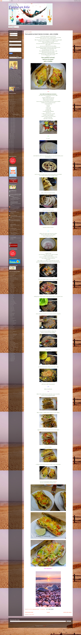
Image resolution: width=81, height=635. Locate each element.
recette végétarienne (13, 343)
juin (12, 110)
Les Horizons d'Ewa (13, 228)
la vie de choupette (13, 237)
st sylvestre (11, 355)
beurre (11, 283)
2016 (11, 146)
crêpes (11, 293)
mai (11, 111)
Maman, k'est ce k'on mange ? (15, 206)
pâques (11, 327)
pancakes (11, 326)
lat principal (12, 313)
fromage (11, 300)
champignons (12, 287)
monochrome (12, 324)
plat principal (12, 335)
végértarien (11, 358)
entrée (11, 299)
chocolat (11, 288)
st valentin (11, 357)
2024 (11, 97)
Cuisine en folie (19, 7)
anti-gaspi (11, 280)
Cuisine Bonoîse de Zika (14, 201)
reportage (11, 348)
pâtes (11, 330)
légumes (11, 315)
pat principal (12, 329)
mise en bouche (12, 322)
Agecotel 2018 (12, 274)
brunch (11, 286)
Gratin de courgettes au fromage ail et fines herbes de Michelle (15, 230)
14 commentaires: (42, 609)
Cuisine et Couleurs (13, 232)
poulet (11, 337)
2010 (11, 153)
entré (11, 298)
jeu (10, 311)
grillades (11, 308)
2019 (11, 142)
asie (10, 282)
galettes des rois (12, 303)
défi (10, 296)
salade (11, 352)
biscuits (11, 285)
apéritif (11, 281)
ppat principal (12, 338)
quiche (11, 341)
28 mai (13, 116)
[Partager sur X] (50, 609)
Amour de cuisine (13, 224)
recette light (12, 342)
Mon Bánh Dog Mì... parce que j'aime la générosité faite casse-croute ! (15, 199)
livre (10, 316)
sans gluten (11, 353)
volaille (11, 360)
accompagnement (12, 272)
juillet (12, 108)
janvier (12, 138)
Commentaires (12, 35)
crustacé (11, 294)
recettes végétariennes (13, 347)
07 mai (13, 127)
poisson (11, 336)
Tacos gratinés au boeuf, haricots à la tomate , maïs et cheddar (41, 34)
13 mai (13, 125)
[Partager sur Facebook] (51, 609)
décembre (12, 101)
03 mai (13, 130)
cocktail (11, 289)
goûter (11, 307)
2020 (11, 141)
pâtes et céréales (12, 331)
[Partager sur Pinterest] (53, 609)
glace (11, 305)
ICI (55, 481)
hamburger (11, 310)
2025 (11, 96)
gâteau (11, 304)
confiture (11, 291)
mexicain (11, 321)
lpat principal (12, 318)
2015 (11, 148)
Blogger (44, 625)
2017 (11, 145)
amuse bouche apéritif (13, 278)
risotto (11, 350)
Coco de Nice (17, 87)
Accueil (48, 612)
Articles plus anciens (67, 612)
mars (12, 135)
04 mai (13, 129)
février (12, 136)
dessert (11, 297)
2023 (11, 99)
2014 (11, 149)
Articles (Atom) (31, 614)
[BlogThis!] (49, 609)
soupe (11, 354)
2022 (11, 100)
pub (10, 340)
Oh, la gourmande (13, 211)
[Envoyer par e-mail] (48, 609)
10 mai (13, 126)
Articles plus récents (29, 612)
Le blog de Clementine (13, 215)
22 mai (13, 120)
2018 (11, 144)
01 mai (13, 132)
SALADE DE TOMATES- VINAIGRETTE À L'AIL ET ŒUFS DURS (15, 203)
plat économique (12, 333)
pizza (11, 332)
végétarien (11, 359)
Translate (15, 28)
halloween (11, 309)
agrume (11, 275)
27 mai (13, 118)
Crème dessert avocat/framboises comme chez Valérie (14, 234)
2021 (11, 139)
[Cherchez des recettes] (12, 191)
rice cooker (11, 349)
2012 (11, 152)
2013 (11, 150)
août (12, 107)
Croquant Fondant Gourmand (15, 219)
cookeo (11, 292)
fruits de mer (12, 302)
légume (11, 314)
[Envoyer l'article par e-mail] (47, 609)
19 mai (13, 122)
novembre (12, 103)
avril (12, 133)
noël (10, 325)
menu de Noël (12, 320)
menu (11, 319)
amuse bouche (12, 277)
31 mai (13, 112)
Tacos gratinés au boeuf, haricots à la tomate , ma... (16, 114)
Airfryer (11, 276)
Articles (11, 33)
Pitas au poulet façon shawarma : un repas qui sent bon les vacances (15, 208)
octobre (12, 104)
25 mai (13, 119)
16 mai (13, 123)
